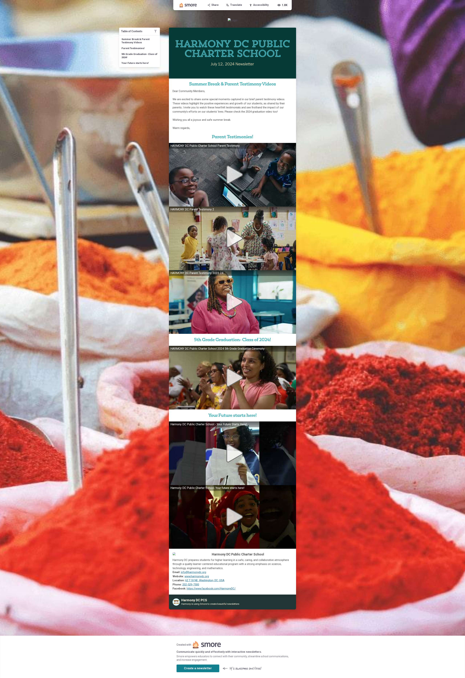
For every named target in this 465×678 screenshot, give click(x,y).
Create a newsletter (198, 668)
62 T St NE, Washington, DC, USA (204, 580)
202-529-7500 (190, 584)
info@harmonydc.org (193, 572)
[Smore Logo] (188, 5)
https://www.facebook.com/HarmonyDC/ (211, 588)
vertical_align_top (155, 31)
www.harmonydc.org (197, 576)
